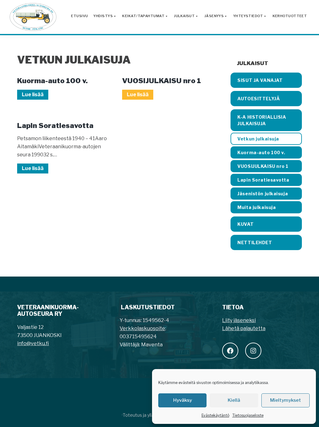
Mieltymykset (285, 400)
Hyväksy (182, 400)
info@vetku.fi (33, 343)
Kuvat (245, 224)
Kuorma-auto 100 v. (52, 80)
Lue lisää (35, 95)
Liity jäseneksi (239, 320)
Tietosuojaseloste (248, 415)
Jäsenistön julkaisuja (262, 193)
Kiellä (234, 400)
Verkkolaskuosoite (142, 328)
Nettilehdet (254, 242)
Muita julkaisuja (256, 207)
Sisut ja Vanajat (260, 80)
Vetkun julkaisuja (258, 138)
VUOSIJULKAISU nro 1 (161, 80)
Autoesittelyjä (258, 98)
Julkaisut (252, 63)
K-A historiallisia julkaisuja (261, 120)
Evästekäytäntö (215, 415)
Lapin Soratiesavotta (55, 125)
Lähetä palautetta (243, 328)
